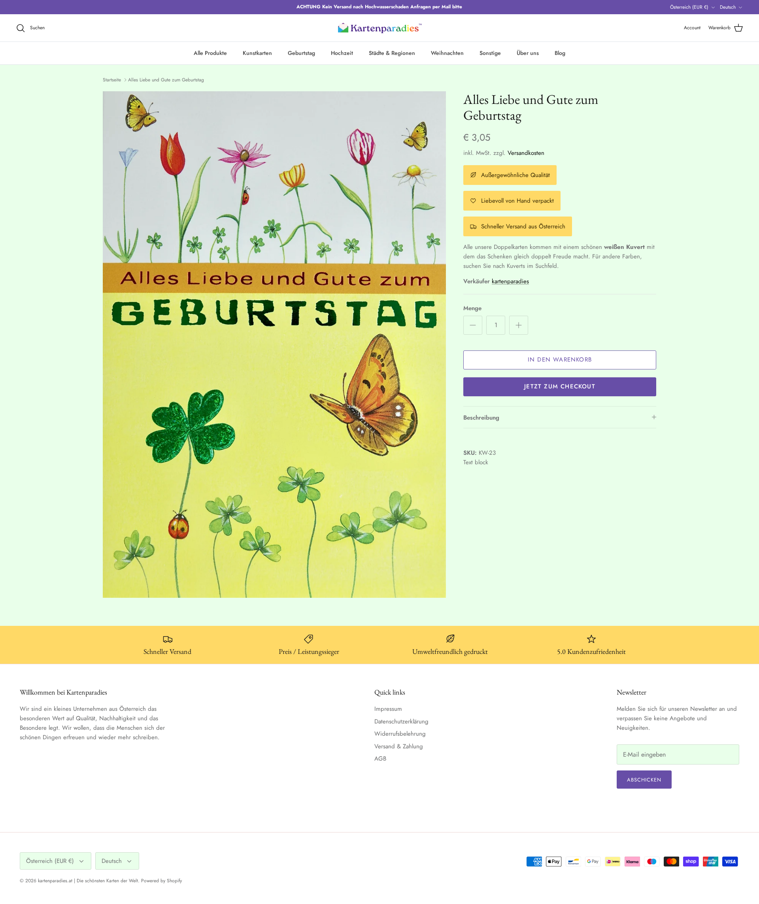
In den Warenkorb (560, 359)
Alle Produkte (210, 53)
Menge (472, 308)
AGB (380, 758)
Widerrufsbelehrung (400, 733)
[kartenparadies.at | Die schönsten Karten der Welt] (379, 28)
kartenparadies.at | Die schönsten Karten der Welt (88, 880)
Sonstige (490, 53)
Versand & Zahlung (398, 746)
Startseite (112, 79)
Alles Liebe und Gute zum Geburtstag (166, 79)
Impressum (388, 708)
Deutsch (728, 7)
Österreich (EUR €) (689, 7)
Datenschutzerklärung (401, 721)
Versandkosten (526, 153)
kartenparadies (510, 281)
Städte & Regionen (392, 53)
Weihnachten (447, 53)
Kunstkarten (257, 53)
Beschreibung (481, 417)
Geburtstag (301, 53)
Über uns (528, 53)
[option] (274, 344)
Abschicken (644, 779)
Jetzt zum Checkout (559, 386)
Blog (560, 53)
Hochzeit (342, 53)
